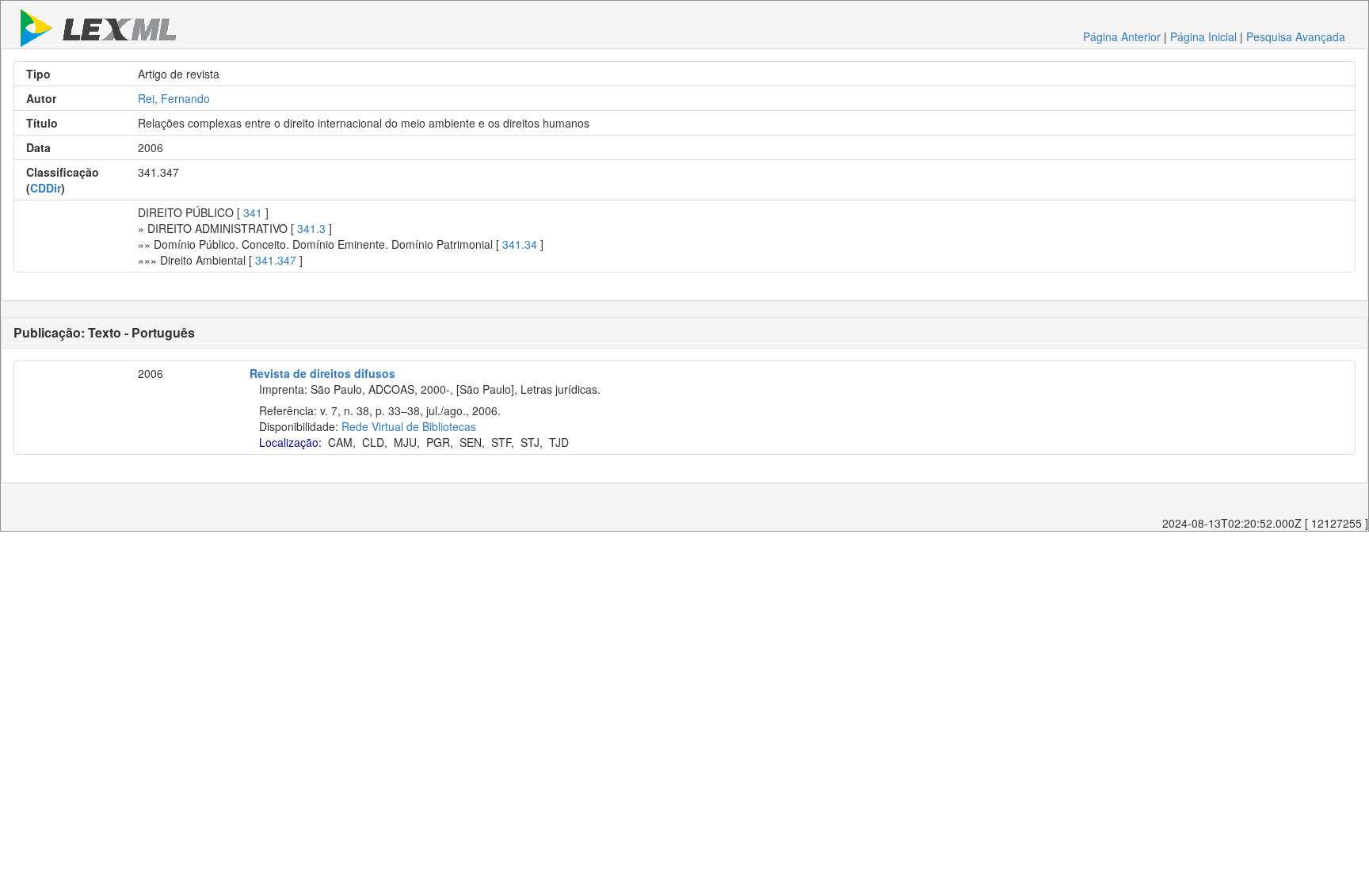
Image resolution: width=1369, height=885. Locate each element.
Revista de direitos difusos (322, 373)
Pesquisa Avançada (1295, 36)
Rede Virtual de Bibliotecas (408, 426)
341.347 (275, 260)
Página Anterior (1122, 36)
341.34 (519, 244)
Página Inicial (1203, 36)
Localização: (290, 442)
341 (252, 212)
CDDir (45, 188)
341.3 (311, 228)
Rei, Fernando (174, 98)
